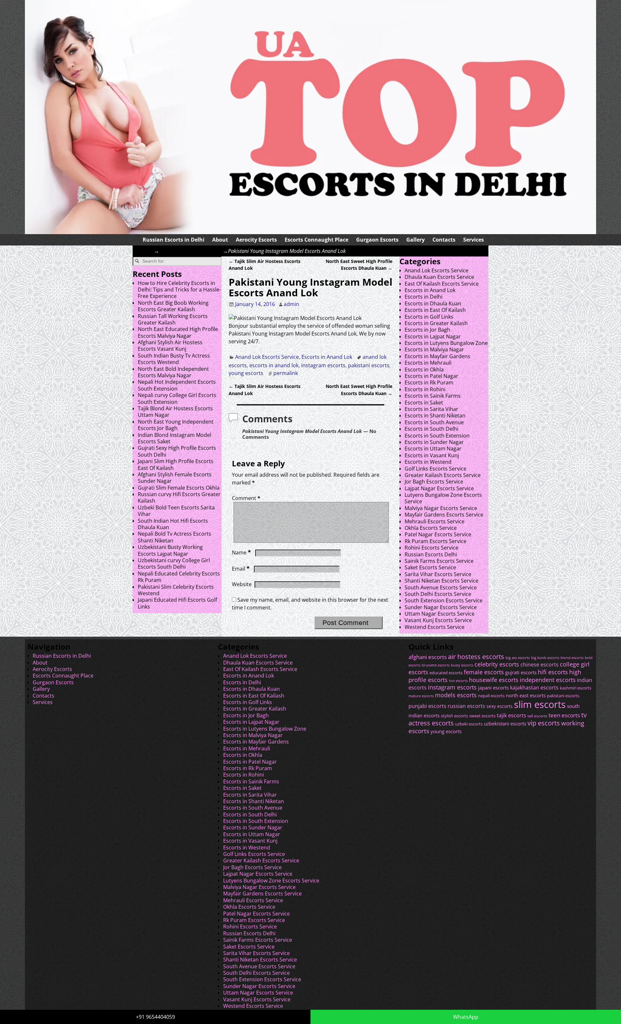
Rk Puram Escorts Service (435, 541)
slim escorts (540, 704)
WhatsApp (465, 1016)
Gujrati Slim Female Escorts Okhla (179, 487)
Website (242, 584)
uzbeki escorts (469, 724)
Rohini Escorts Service (431, 547)
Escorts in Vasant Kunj (432, 455)
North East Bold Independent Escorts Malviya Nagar (173, 372)
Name (241, 552)
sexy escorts (499, 706)
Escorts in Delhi (423, 296)
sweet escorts (482, 716)
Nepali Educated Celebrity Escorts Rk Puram (179, 577)
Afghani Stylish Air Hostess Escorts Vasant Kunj (170, 345)
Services (473, 239)
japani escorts (493, 687)
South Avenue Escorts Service (441, 587)
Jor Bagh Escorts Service (434, 481)
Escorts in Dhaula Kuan (433, 303)
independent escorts (548, 680)
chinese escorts (539, 664)
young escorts (246, 373)
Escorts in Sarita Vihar (431, 409)
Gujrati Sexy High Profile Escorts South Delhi (177, 451)
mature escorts (421, 696)
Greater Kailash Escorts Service (443, 475)
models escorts (456, 695)
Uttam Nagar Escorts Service (439, 613)
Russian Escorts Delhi (431, 554)
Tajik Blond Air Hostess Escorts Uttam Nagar (175, 411)
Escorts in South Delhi (431, 428)
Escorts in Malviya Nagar (434, 349)
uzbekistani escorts (505, 723)
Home (146, 251)
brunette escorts (436, 665)
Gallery (415, 239)
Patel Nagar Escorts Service (438, 534)
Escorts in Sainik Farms (433, 395)
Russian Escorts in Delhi (173, 239)
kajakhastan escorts (534, 687)
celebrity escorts (496, 664)
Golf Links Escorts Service (435, 468)
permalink (285, 373)
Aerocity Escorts (256, 239)
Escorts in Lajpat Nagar (433, 336)
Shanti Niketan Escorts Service (441, 580)
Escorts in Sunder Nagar (434, 442)
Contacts (443, 239)
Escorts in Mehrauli (428, 362)
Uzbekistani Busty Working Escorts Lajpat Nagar (170, 550)
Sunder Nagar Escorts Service (441, 607)
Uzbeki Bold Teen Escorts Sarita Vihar (176, 511)
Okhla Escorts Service (431, 527)
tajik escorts (511, 715)
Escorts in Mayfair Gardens (437, 356)
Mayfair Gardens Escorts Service (444, 514)
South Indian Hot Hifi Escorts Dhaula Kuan (173, 524)
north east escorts (526, 695)
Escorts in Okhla (424, 369)
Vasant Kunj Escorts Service (438, 620)
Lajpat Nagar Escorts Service (439, 488)
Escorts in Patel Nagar (431, 376)
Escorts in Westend (428, 461)
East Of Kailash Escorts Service (442, 283)
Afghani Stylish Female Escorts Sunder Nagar (175, 477)
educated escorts (446, 673)
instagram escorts (323, 365)
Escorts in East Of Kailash (435, 309)
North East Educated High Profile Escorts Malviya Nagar (178, 332)
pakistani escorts (368, 365)
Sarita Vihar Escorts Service (438, 574)
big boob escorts (545, 657)
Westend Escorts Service (434, 627)
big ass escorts (518, 657)
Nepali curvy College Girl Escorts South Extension (177, 398)
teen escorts (564, 715)
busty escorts (462, 665)
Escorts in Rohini (425, 389)
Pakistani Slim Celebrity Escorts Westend (176, 590)
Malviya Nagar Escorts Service (441, 508)
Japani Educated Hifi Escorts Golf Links (177, 603)
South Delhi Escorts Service (438, 593)
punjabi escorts (427, 706)
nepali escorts (491, 696)
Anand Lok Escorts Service (191, 251)
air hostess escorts (476, 656)
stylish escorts (454, 716)
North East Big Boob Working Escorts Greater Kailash (173, 306)
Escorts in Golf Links (429, 316)
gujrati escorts (521, 672)
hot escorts (458, 680)
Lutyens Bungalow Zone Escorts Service (443, 498)
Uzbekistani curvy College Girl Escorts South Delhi (174, 563)
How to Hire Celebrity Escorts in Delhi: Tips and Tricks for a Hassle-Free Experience (179, 289)
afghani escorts (428, 657)
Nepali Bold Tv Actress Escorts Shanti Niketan (174, 537)
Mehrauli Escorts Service (434, 521)
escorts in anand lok (274, 365)
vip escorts (544, 723)
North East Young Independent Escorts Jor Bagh (175, 425)
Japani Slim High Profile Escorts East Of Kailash (175, 464)
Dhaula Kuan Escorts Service (439, 276)
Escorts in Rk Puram (429, 382)
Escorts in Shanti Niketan (435, 415)
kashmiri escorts (575, 688)
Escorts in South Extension (437, 435)
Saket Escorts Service (430, 567)
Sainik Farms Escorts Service (439, 560)
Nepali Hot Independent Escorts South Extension (177, 385)
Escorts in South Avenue (434, 422)
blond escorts (572, 657)
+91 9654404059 (155, 1016)
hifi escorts (553, 672)
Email (241, 568)
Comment (246, 498)
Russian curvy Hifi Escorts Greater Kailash (179, 497)
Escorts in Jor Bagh (427, 329)
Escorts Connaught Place (316, 239)
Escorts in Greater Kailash (436, 323)
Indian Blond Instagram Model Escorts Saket (174, 438)
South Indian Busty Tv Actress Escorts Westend (174, 359)
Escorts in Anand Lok (326, 356)
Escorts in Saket (424, 402)
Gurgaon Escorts (377, 239)
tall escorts (537, 716)
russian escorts (466, 706)
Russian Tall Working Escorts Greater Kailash (173, 319)
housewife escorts (493, 680)
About (220, 239)
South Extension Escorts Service (444, 600)
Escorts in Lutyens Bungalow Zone (446, 343)
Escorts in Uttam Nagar (433, 448)
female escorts (484, 672)
